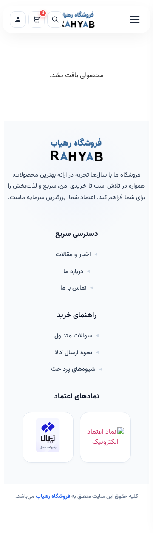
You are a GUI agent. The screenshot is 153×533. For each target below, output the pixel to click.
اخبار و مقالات (73, 255)
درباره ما (73, 271)
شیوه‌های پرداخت (73, 369)
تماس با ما (73, 288)
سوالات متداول (73, 336)
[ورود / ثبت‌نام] (18, 19)
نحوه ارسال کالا (73, 353)
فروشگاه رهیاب (53, 496)
